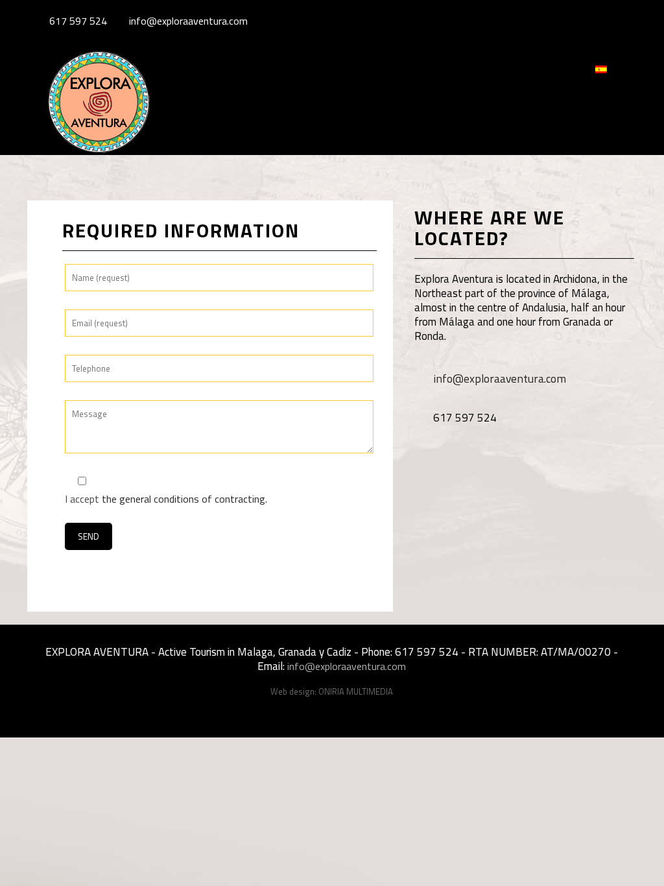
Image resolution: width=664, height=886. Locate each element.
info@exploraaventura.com (188, 21)
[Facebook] (589, 21)
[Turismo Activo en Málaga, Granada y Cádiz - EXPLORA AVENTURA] (98, 114)
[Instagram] (624, 21)
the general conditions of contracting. (184, 499)
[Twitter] (606, 21)
